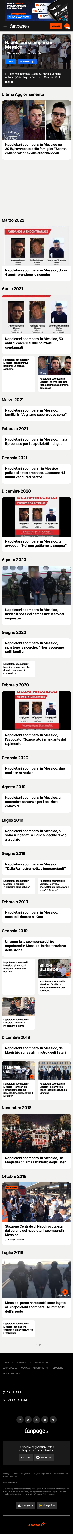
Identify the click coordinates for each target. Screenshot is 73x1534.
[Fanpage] (36, 1431)
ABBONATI (56, 26)
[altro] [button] (9, 81)
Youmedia (8, 1362)
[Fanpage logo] (19, 26)
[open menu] (4, 26)
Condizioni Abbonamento (34, 1368)
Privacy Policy (42, 1362)
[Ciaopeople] (36, 1524)
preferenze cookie (12, 1373)
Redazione (57, 1368)
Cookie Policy (10, 1368)
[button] (25, 1505)
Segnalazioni (24, 1362)
